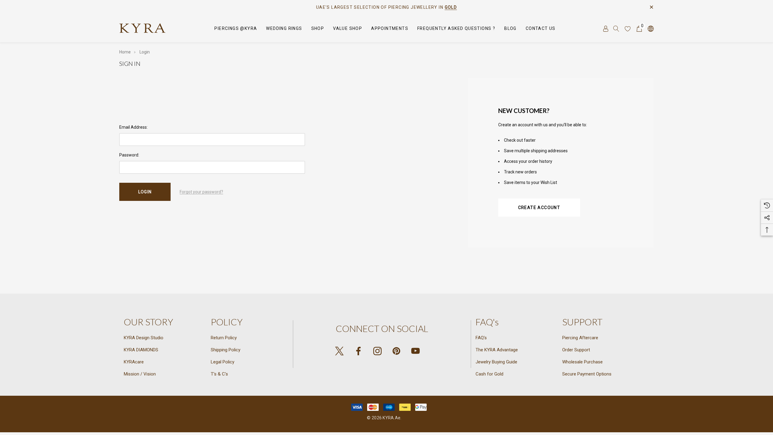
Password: (129, 155)
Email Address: (133, 127)
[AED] (650, 28)
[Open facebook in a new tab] (358, 351)
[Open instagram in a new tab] (377, 351)
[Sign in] (605, 28)
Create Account (539, 207)
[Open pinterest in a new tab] (396, 351)
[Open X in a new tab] (339, 351)
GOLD (451, 7)
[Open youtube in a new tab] (415, 351)
